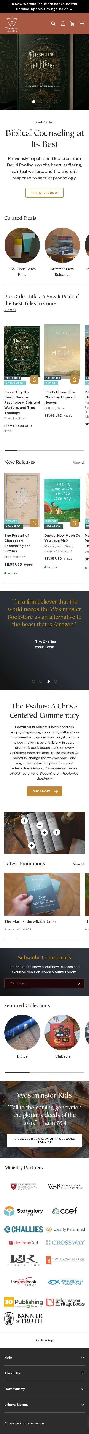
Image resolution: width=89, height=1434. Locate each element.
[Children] (62, 1032)
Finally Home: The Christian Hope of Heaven (59, 397)
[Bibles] (22, 1032)
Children (62, 1057)
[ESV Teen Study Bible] (22, 245)
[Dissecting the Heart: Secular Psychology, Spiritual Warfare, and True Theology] (22, 351)
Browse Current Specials (44, 182)
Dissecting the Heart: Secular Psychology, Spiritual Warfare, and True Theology (22, 402)
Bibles (22, 1057)
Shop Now (41, 791)
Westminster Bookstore (29, 1423)
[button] (72, 23)
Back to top (44, 1340)
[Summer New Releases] (62, 245)
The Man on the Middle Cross (30, 922)
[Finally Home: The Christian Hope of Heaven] (62, 351)
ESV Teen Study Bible (22, 272)
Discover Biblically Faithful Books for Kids (44, 1140)
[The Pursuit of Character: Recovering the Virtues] (22, 500)
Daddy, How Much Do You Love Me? (62, 538)
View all (10, 310)
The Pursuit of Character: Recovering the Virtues (17, 543)
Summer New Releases (62, 272)
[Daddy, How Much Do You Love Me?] (62, 500)
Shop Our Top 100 (45, 195)
